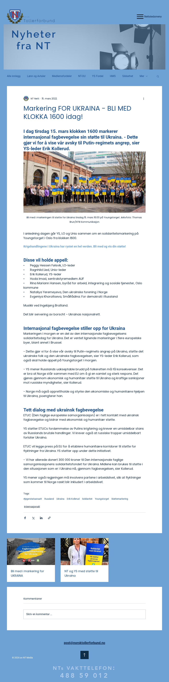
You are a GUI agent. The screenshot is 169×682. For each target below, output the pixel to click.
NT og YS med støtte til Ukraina (81, 573)
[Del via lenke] (49, 517)
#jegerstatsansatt (32, 499)
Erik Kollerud (73, 499)
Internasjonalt (32, 506)
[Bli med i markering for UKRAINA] (31, 551)
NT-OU (81, 76)
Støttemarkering (119, 499)
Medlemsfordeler (62, 76)
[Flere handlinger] (144, 99)
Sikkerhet (127, 76)
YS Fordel (97, 76)
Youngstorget (102, 499)
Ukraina (60, 499)
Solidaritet (87, 499)
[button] (157, 76)
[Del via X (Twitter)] (33, 517)
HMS (113, 76)
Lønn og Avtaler (36, 76)
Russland (49, 499)
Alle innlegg (13, 76)
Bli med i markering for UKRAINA (27, 573)
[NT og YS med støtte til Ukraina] (85, 551)
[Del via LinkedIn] (41, 517)
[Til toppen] (84, 655)
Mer (142, 76)
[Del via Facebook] (25, 517)
